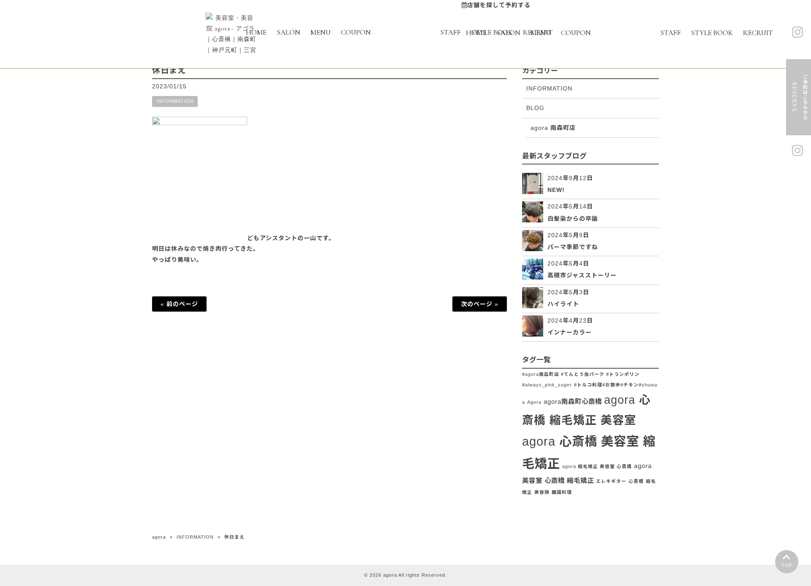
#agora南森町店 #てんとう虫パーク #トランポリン (581, 374)
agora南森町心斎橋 (573, 401)
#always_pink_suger (547, 384)
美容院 (542, 492)
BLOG (535, 107)
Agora (534, 402)
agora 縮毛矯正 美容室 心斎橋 (597, 466)
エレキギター (611, 481)
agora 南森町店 (553, 127)
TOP (786, 565)
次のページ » (479, 304)
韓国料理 (562, 492)
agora (159, 536)
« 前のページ (179, 304)
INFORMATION (174, 101)
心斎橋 (636, 481)
